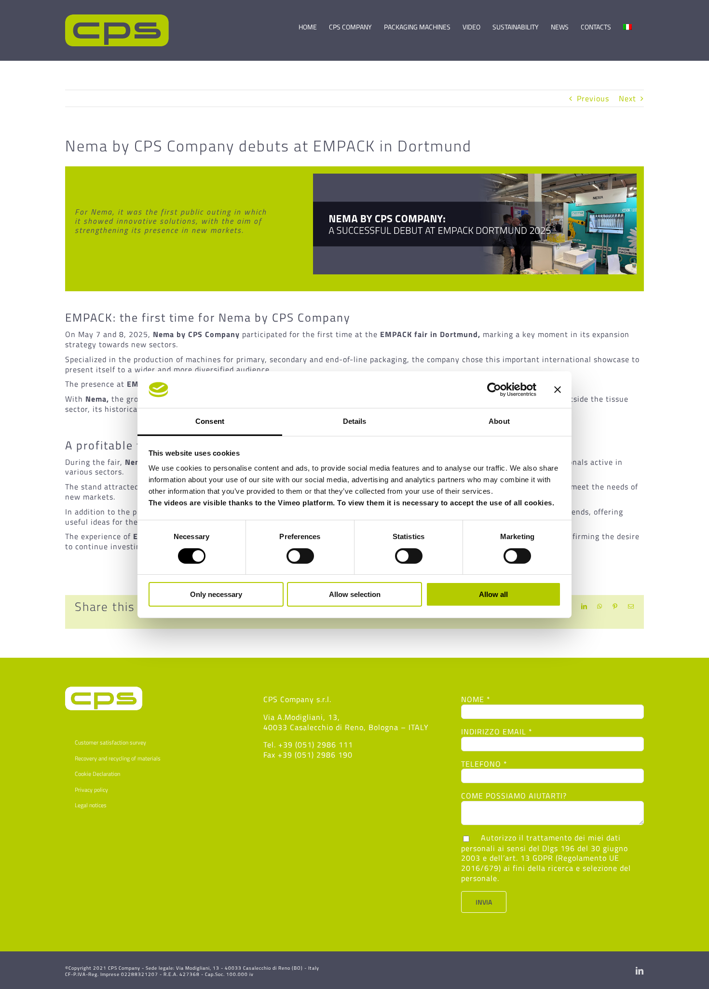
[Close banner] (557, 389)
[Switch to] (627, 22)
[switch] (300, 556)
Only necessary (216, 594)
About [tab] (499, 421)
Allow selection (355, 594)
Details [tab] (355, 421)
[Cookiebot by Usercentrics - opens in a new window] (494, 389)
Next (627, 98)
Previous (593, 98)
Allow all (493, 594)
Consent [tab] (209, 421)
